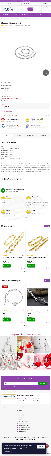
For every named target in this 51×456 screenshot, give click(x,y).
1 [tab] (24, 271)
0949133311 (37, 398)
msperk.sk (37, 400)
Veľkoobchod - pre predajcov (24, 429)
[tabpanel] (13, 249)
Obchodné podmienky (23, 419)
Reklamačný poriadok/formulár (25, 423)
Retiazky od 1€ (27, 437)
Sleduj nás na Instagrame (30, 334)
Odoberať (42, 383)
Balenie (20, 418)
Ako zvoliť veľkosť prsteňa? (24, 427)
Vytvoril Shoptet (47, 453)
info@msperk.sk (22, 398)
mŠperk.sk (21, 400)
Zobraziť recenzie (15, 191)
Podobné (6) (43, 135)
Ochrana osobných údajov (24, 425)
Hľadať (30, 9)
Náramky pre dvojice (45, 437)
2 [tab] (25, 271)
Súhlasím (41, 446)
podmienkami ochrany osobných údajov (24, 386)
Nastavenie (7, 451)
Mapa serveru (21, 414)
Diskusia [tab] (19, 135)
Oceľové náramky (32, 439)
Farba (2, 148)
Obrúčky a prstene (35, 437)
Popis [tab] (7, 135)
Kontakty (2, 3)
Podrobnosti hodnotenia (18, 25)
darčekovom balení (10, 165)
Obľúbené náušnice (7, 437)
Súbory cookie (22, 416)
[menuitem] (6, 15)
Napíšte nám (9, 3)
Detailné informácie (5, 91)
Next (48, 226)
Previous (45, 226)
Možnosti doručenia (7, 101)
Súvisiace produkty (31, 135)
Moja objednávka (22, 431)
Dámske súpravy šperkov (18, 437)
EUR (46, 3)
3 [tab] (26, 271)
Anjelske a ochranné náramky (22, 439)
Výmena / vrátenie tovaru (24, 421)
